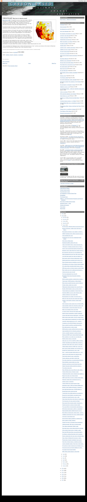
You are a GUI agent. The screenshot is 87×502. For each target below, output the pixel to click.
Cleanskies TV (75, 125)
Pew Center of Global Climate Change (67, 201)
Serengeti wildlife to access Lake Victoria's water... (72, 292)
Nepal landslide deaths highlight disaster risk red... (72, 410)
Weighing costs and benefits (65, 60)
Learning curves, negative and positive (67, 47)
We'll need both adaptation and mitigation (68, 93)
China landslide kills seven (67, 235)
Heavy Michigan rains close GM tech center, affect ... (72, 369)
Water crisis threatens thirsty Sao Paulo (70, 309)
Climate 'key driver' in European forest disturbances (72, 422)
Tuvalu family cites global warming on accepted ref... (72, 393)
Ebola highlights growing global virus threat (70, 362)
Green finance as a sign (65, 95)
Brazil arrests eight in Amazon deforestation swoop (72, 258)
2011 (63, 472)
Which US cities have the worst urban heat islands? (72, 298)
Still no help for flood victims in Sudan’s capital (71, 430)
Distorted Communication (65, 113)
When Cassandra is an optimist (66, 41)
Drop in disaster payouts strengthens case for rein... (72, 262)
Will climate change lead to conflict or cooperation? (72, 408)
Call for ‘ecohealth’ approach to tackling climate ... (72, 332)
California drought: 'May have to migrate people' (71, 424)
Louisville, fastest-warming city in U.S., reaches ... (72, 321)
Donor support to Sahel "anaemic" (69, 420)
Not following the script (64, 29)
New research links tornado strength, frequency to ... (72, 403)
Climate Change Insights (65, 190)
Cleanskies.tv (62, 143)
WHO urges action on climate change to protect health (73, 268)
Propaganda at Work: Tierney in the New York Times (70, 106)
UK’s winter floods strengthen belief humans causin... (72, 266)
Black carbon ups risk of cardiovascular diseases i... (72, 270)
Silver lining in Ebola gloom (67, 240)
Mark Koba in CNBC (7, 20)
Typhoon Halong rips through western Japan (71, 383)
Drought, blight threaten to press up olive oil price (72, 288)
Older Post (54, 63)
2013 (63, 468)
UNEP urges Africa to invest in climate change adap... (73, 377)
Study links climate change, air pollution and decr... (72, 441)
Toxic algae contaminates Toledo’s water (70, 426)
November (65, 219)
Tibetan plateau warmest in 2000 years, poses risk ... (72, 346)
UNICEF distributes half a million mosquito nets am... (72, 233)
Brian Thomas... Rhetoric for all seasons (68, 19)
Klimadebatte (62, 195)
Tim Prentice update (64, 77)
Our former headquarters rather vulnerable (68, 79)
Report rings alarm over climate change (70, 375)
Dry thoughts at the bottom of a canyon (68, 33)
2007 (63, 480)
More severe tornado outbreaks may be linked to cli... (72, 348)
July (64, 454)
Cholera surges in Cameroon (67, 381)
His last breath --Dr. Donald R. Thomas (67, 84)
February (64, 463)
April (64, 460)
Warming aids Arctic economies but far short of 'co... (72, 260)
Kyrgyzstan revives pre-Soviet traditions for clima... (72, 447)
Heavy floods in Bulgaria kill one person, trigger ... (72, 437)
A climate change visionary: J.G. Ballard (68, 101)
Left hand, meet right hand (65, 35)
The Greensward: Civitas (65, 191)
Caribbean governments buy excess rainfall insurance (72, 414)
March (64, 461)
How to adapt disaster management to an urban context (73, 319)
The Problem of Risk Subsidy (66, 111)
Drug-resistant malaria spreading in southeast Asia (72, 418)
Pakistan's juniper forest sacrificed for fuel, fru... (71, 379)
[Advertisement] (66, 487)
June (64, 456)
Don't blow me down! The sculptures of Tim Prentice (70, 81)
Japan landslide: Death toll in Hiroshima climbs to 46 (72, 305)
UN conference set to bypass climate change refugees (73, 264)
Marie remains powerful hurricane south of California (72, 282)
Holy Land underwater (64, 31)
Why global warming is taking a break (69, 327)
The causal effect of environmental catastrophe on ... (72, 406)
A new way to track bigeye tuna (68, 416)
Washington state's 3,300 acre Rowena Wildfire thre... (72, 385)
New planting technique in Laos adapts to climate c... (72, 231)
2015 (63, 213)
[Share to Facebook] (22, 52)
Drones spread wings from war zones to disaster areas (73, 436)
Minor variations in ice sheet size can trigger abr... (72, 336)
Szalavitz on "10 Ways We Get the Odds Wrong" (69, 97)
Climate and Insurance (64, 205)
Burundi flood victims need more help (69, 391)
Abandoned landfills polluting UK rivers (69, 242)
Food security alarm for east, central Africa (70, 356)
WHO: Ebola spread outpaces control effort (70, 451)
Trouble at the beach (64, 37)
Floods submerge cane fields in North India (70, 358)
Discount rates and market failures (67, 62)
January (64, 465)
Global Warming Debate (64, 188)
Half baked (62, 24)
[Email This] (18, 52)
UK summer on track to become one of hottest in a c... (73, 445)
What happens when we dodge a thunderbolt (68, 72)
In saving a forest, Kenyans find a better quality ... (72, 311)
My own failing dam (64, 70)
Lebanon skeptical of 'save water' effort (70, 294)
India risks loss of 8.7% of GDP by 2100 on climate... (72, 340)
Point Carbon (62, 206)
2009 (63, 476)
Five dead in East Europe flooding (69, 449)
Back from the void (64, 68)
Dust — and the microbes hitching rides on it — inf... (72, 352)
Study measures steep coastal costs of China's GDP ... (73, 303)
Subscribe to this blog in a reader (66, 183)
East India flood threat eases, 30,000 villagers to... (72, 389)
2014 (63, 215)
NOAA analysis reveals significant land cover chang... (73, 329)
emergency (15, 54)
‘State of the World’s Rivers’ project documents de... (72, 244)
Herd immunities (63, 26)
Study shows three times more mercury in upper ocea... (73, 399)
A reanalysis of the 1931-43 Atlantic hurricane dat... (72, 323)
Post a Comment (6, 61)
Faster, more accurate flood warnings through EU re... (72, 248)
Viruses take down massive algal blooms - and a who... (73, 315)
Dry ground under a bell (64, 66)
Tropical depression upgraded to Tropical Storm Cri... (72, 290)
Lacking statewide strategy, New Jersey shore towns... (73, 443)
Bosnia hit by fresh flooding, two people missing (71, 395)
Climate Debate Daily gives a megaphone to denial (70, 103)
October (64, 221)
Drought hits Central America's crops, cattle (70, 350)
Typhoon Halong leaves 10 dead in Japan (70, 371)
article (69, 160)
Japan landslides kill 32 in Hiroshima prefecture (71, 331)
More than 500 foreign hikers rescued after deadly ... (72, 432)
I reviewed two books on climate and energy (73, 149)
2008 (63, 478)
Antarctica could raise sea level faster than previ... (72, 364)
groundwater (20, 54)
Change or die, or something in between (68, 109)
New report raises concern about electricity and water (72, 428)
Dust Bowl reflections (64, 58)
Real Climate (62, 208)
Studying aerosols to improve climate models (71, 404)
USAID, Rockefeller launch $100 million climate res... (72, 342)
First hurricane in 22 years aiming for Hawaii (71, 401)
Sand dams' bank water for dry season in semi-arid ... (72, 344)
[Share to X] (21, 52)
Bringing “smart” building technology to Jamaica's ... (72, 387)
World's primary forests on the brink (69, 338)
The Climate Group (64, 196)
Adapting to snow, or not (65, 86)
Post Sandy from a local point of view (67, 64)
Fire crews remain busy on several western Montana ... (73, 360)
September (65, 223)
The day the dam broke (64, 51)
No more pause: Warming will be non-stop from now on (73, 226)
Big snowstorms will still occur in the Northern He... (72, 252)
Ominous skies (63, 75)
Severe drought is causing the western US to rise (72, 307)
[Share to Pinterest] (23, 52)
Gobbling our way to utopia (65, 49)
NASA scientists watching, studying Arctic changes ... (73, 279)
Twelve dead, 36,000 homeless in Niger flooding (71, 281)
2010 (63, 474)
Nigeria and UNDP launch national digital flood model (72, 334)
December (65, 217)
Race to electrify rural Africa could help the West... (72, 325)
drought (11, 54)
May (64, 458)
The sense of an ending (64, 53)
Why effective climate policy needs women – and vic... (73, 412)
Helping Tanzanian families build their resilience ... (72, 365)
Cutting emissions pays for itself (68, 271)
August (64, 225)
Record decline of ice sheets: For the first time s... (72, 296)
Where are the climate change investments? (68, 55)
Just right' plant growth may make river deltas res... (72, 256)
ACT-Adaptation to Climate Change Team (68, 193)
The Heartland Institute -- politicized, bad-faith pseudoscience (72, 88)
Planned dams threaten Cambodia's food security (72, 439)
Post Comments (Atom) (12, 65)
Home (29, 63)
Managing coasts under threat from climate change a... (73, 250)
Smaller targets (63, 45)
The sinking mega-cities (67, 367)
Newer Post (5, 63)
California (7, 54)
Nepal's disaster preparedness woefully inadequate (72, 313)
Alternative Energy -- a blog (65, 203)
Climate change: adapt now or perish (69, 284)
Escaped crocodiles (64, 43)
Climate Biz (78, 147)
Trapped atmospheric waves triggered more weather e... (73, 373)
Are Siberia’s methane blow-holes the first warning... (72, 434)
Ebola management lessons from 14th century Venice (72, 254)
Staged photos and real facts (66, 39)
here (71, 134)
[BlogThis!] (19, 52)
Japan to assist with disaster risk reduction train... (72, 354)
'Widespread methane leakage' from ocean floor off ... (72, 286)
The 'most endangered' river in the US (69, 273)
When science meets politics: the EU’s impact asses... (73, 317)
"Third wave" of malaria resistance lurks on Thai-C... (72, 246)
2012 (63, 470)
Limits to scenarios (64, 91)
